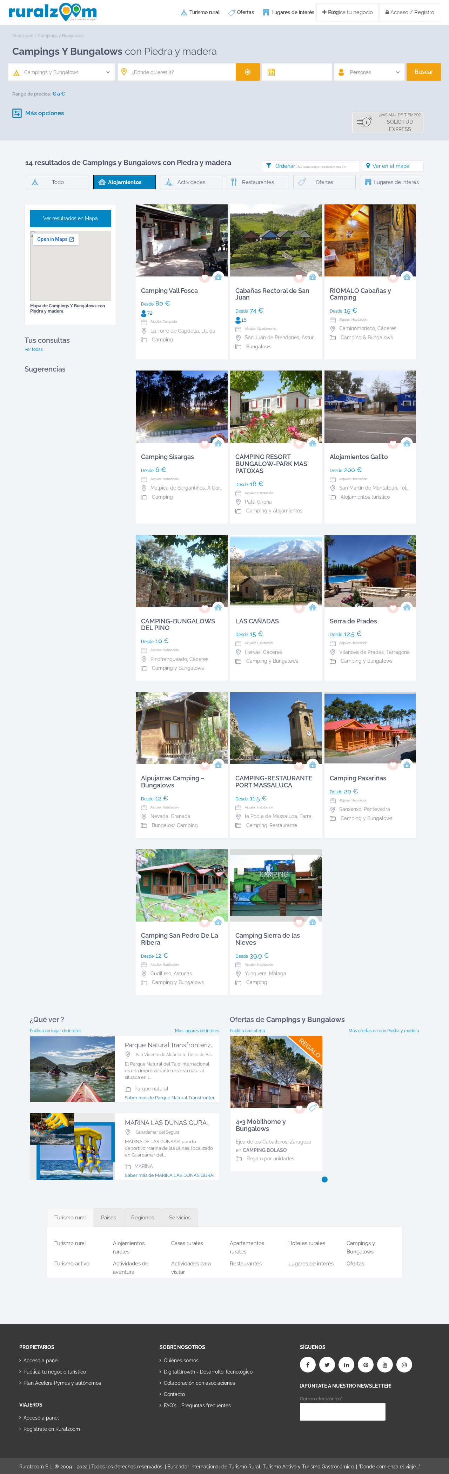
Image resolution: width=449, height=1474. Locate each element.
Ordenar (310, 166)
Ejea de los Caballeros (261, 1142)
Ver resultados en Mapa (70, 218)
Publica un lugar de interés (55, 1030)
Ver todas (34, 349)
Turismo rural (204, 12)
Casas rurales (187, 1243)
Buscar (424, 71)
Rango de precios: (31, 94)
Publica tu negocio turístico (55, 1372)
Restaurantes (246, 1263)
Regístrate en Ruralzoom (52, 1429)
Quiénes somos (181, 1360)
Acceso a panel (41, 1360)
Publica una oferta (247, 1030)
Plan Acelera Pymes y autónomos (62, 1383)
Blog (333, 12)
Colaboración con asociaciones (199, 1383)
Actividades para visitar (191, 1266)
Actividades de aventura (130, 1266)
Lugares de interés (293, 12)
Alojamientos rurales (129, 1246)
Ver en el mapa (391, 166)
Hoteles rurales (306, 1243)
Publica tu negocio (350, 12)
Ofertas (245, 12)
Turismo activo (71, 1263)
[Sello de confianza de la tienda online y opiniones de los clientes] (186, 1427)
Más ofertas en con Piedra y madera (384, 1030)
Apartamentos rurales (247, 1246)
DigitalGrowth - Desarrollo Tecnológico (208, 1372)
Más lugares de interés (197, 1030)
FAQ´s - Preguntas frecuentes (197, 1405)
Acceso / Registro (411, 12)
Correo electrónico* (321, 1398)
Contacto (174, 1394)
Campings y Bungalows (361, 1246)
